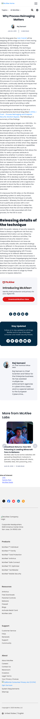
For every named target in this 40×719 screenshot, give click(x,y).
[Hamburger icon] (36, 3)
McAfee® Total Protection (12, 555)
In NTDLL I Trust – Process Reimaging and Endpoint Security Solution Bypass (18, 114)
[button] (37, 10)
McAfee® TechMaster (10, 570)
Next (35, 446)
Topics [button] (5, 10)
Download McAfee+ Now (18, 299)
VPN (3, 478)
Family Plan (6, 480)
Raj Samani (21, 26)
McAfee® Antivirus (9, 558)
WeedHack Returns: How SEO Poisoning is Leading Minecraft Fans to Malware (18, 449)
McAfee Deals (7, 482)
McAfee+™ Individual (10, 547)
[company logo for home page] (8, 3)
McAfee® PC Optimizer (10, 566)
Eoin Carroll (21, 38)
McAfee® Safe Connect (11, 562)
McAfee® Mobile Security (11, 574)
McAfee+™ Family (9, 551)
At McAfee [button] (15, 10)
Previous (4, 446)
